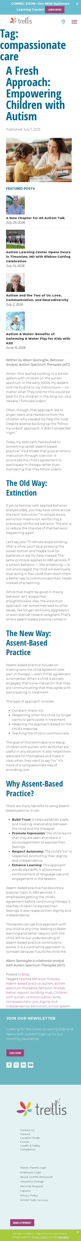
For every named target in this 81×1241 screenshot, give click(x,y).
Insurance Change (32, 1181)
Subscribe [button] (15, 1053)
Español (25, 1190)
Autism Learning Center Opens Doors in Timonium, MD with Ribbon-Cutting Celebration (38, 256)
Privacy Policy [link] (40, 1237)
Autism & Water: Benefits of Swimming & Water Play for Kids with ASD (38, 338)
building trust (41, 992)
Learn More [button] (55, 9)
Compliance (27, 1149)
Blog (25, 974)
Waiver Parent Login (33, 1167)
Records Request (31, 1186)
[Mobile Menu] (74, 22)
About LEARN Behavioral (36, 1176)
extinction (39, 1006)
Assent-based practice (23, 983)
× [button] (77, 1232)
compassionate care (22, 1002)
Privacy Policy (29, 1195)
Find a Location (63, 22)
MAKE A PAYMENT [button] (22, 1222)
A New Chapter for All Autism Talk (35, 218)
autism (47, 983)
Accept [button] (63, 1237)
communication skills (43, 997)
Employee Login (30, 1172)
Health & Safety (30, 1145)
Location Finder (30, 1137)
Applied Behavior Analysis (39, 979)
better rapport (17, 992)
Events (24, 1141)
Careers (25, 1134)
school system (59, 1006)
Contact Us (27, 1130)
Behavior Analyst (51, 988)
